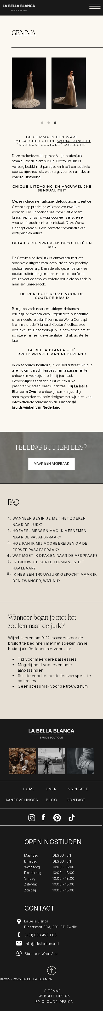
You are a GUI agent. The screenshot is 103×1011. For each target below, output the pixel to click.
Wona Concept (74, 141)
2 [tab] (49, 122)
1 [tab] (42, 122)
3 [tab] (55, 122)
